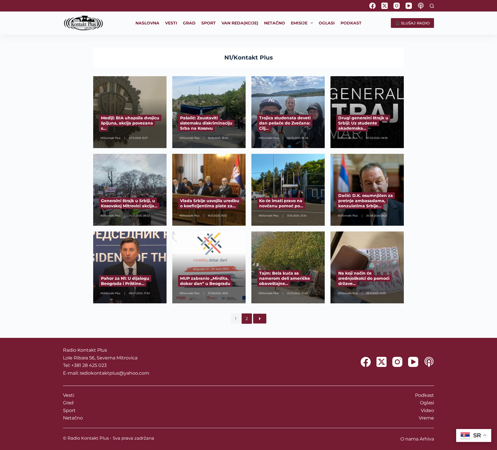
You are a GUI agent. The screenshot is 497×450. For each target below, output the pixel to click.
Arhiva (427, 439)
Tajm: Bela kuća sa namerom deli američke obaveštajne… (284, 278)
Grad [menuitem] (189, 23)
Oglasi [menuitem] (327, 23)
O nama (409, 439)
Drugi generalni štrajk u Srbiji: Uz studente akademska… (363, 123)
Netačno (73, 418)
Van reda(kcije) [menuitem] (239, 23)
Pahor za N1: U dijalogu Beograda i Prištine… (125, 281)
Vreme (426, 418)
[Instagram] (396, 6)
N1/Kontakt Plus (248, 57)
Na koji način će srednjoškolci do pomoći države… (363, 278)
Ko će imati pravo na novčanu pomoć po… (281, 203)
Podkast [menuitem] (351, 23)
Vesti (68, 395)
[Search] (432, 6)
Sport (69, 410)
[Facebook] (372, 6)
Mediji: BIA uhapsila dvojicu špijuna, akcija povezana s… (130, 123)
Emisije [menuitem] (299, 23)
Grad (68, 402)
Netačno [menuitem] (274, 23)
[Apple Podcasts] (421, 6)
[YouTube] (409, 6)
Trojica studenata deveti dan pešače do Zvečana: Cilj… (285, 123)
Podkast (424, 395)
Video (427, 410)
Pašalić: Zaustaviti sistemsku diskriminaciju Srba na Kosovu (206, 123)
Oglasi (427, 402)
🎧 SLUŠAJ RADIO (412, 23)
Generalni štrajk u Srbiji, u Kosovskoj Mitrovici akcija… (129, 203)
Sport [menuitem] (208, 23)
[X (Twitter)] (384, 6)
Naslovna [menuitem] (147, 23)
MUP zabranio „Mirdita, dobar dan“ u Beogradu (205, 281)
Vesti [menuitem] (171, 23)
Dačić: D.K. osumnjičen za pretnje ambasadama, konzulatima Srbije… (365, 200)
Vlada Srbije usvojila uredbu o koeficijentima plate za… (209, 203)
